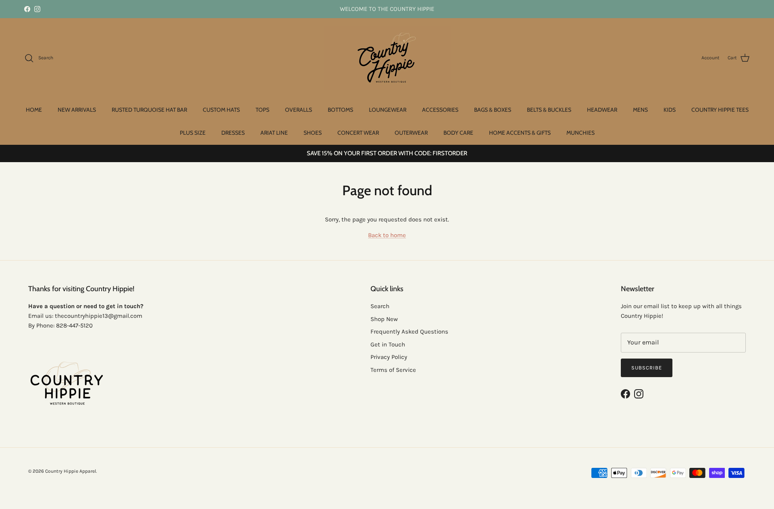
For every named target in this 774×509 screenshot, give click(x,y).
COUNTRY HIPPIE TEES (720, 109)
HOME (34, 109)
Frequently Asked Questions (409, 331)
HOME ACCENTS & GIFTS (520, 132)
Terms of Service (393, 369)
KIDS (670, 109)
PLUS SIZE (193, 132)
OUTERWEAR (411, 132)
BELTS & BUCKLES (549, 109)
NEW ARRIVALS (77, 109)
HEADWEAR (602, 109)
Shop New (384, 319)
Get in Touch (387, 344)
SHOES (313, 132)
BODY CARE (458, 132)
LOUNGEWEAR (387, 109)
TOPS (262, 109)
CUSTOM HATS (221, 109)
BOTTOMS (340, 109)
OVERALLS (298, 109)
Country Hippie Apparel (70, 471)
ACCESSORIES (440, 109)
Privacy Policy (388, 357)
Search (379, 306)
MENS (640, 109)
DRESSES (233, 132)
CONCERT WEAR (358, 132)
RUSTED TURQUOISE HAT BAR (149, 109)
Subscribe (646, 368)
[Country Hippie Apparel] (387, 58)
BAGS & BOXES (492, 109)
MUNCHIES (580, 132)
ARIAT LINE (274, 132)
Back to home (387, 235)
